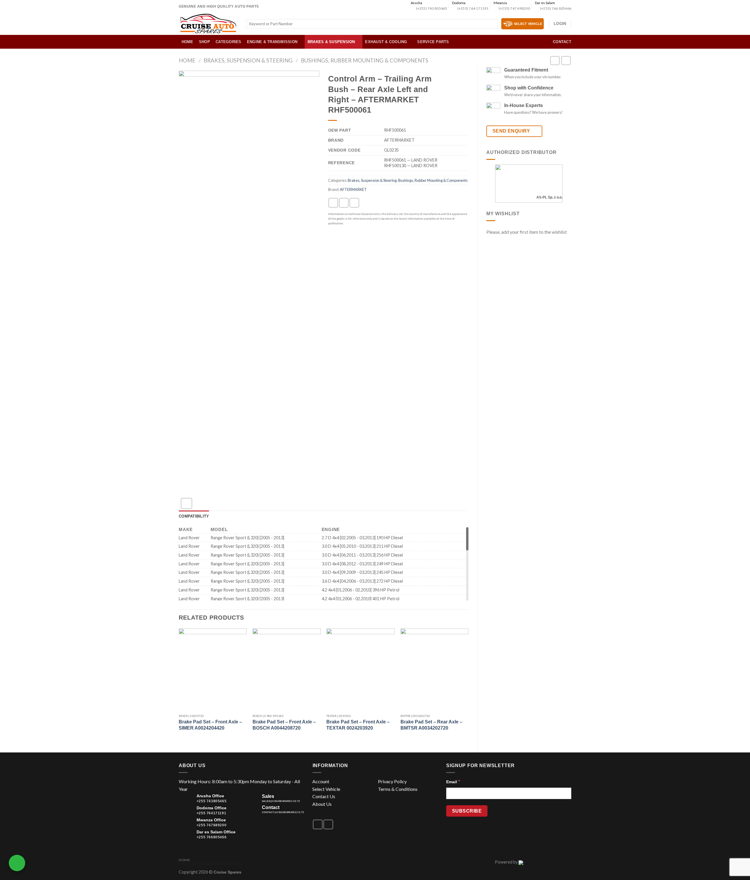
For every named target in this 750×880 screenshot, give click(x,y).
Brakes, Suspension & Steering (248, 60)
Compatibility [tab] (194, 516)
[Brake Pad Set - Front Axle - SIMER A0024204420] (213, 669)
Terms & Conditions (397, 789)
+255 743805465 (211, 801)
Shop (204, 42)
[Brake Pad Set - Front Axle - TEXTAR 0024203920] (360, 669)
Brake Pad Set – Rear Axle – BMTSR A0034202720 (431, 724)
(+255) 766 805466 (555, 8)
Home (187, 42)
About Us (322, 804)
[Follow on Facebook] (318, 824)
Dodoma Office (211, 808)
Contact (562, 42)
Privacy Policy (392, 781)
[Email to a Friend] (354, 203)
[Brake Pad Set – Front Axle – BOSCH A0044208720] (287, 669)
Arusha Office (210, 795)
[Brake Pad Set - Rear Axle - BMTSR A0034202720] (434, 669)
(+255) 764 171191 (472, 8)
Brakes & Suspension (331, 42)
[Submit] (492, 24)
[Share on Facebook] (333, 203)
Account (320, 781)
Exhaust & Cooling (386, 42)
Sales (268, 796)
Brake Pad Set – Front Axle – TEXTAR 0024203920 (358, 724)
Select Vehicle (326, 789)
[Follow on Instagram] (328, 824)
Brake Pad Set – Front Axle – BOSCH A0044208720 (284, 724)
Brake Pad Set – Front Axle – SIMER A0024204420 (210, 724)
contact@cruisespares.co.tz (283, 812)
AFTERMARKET (353, 189)
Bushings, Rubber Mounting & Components (364, 60)
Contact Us (323, 796)
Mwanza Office (211, 820)
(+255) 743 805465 (431, 8)
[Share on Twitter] (344, 203)
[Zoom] (186, 503)
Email (453, 781)
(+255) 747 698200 (514, 8)
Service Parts (433, 42)
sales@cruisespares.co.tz (281, 801)
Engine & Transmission (272, 42)
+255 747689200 (211, 825)
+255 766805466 (211, 837)
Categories (228, 42)
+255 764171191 (211, 813)
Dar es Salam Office (216, 832)
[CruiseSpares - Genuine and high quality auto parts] (208, 24)
